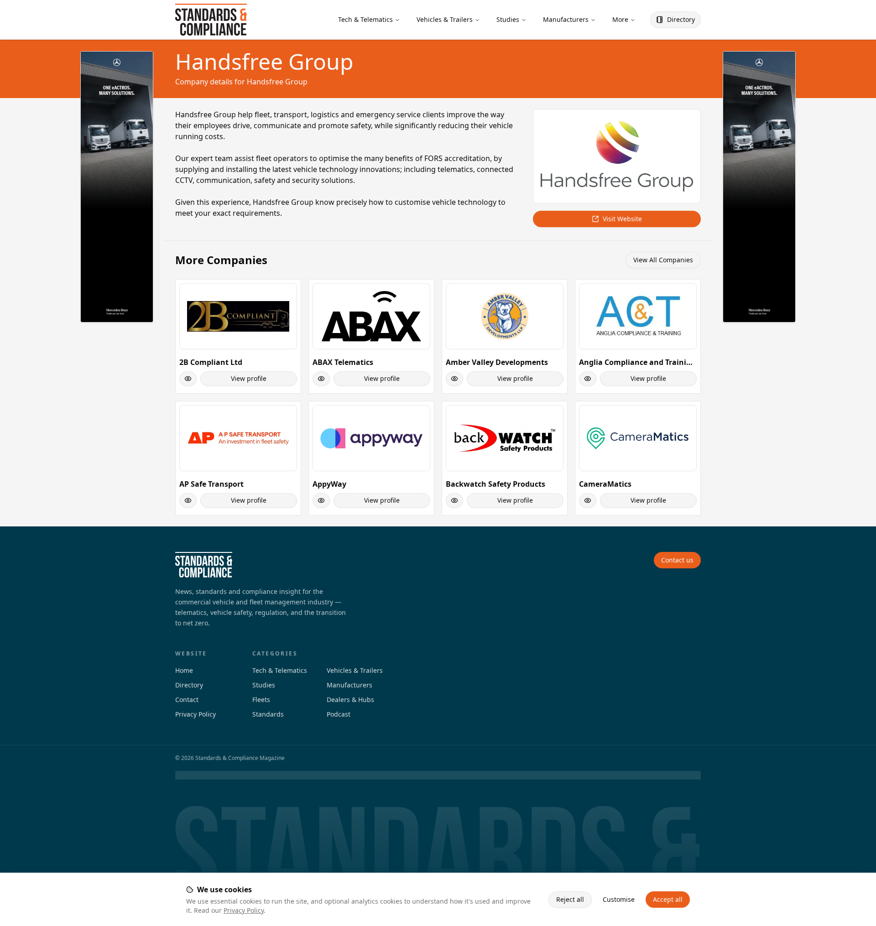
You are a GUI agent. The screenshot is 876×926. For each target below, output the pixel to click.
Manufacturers (566, 19)
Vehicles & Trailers (445, 19)
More (620, 19)
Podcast (338, 714)
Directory (681, 19)
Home (184, 670)
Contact (186, 699)
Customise (619, 899)
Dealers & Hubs (350, 699)
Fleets (261, 699)
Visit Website (622, 218)
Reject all (570, 899)
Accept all (668, 899)
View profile (248, 378)
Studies (507, 19)
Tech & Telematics (365, 19)
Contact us (677, 560)
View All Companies (663, 259)
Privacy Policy (244, 910)
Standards (268, 714)
